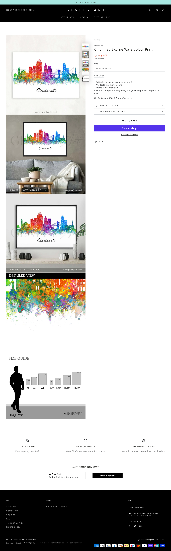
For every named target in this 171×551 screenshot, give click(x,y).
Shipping (10, 514)
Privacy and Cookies (56, 506)
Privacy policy (43, 543)
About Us (11, 506)
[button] (150, 10)
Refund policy (13, 527)
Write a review (107, 475)
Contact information (74, 543)
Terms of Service (15, 523)
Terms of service (57, 543)
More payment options (129, 134)
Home (96, 40)
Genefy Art (99, 45)
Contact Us (12, 510)
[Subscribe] (163, 507)
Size (96, 64)
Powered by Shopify (14, 543)
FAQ (8, 518)
